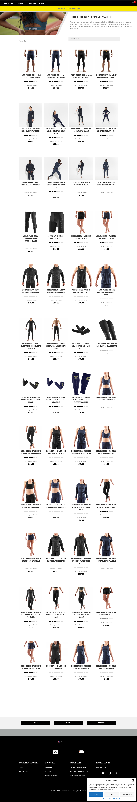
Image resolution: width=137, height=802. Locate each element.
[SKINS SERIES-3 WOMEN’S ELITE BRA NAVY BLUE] (106, 437)
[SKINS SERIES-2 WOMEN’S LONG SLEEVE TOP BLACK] (30, 115)
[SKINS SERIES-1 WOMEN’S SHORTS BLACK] (81, 222)
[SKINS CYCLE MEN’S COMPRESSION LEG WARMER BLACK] (30, 222)
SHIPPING (48, 771)
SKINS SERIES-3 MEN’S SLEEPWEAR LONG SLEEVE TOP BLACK (31, 346)
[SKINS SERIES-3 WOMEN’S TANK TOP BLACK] (56, 652)
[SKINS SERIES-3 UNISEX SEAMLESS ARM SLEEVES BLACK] (30, 383)
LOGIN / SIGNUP (101, 767)
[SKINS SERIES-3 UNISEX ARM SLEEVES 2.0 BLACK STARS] (81, 330)
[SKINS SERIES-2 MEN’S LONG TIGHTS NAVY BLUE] (106, 168)
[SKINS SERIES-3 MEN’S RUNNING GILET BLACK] (30, 276)
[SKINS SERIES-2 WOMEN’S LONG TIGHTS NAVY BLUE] (106, 115)
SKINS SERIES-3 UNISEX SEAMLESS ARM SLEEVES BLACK (30, 399)
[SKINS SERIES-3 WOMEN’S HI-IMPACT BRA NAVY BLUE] (56, 491)
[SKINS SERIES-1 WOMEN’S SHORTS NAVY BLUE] (106, 222)
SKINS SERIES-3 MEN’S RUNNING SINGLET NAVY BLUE (106, 292)
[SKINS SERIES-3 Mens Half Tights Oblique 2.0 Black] (106, 61)
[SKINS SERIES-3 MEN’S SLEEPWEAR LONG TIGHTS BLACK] (56, 330)
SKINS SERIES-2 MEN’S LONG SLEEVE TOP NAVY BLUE (56, 184)
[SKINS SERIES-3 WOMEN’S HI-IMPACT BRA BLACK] (30, 491)
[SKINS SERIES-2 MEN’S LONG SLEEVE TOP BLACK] (30, 168)
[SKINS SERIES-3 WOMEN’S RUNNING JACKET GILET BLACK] (81, 545)
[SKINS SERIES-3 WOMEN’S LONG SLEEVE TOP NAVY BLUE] (81, 491)
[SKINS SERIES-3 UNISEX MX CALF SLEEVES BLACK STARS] (106, 330)
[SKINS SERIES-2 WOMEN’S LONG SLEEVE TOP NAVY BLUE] (56, 115)
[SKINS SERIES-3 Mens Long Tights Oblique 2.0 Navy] (56, 61)
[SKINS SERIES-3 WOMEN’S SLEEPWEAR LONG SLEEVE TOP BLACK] (30, 598)
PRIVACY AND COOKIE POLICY (111, 798)
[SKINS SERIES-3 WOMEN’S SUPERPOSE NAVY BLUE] (30, 652)
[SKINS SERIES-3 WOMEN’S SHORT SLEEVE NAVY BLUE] (106, 545)
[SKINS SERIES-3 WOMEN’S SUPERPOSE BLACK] (106, 598)
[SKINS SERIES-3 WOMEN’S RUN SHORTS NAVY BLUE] (30, 545)
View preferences (127, 794)
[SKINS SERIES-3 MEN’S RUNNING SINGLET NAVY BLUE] (106, 276)
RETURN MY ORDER (51, 775)
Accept (96, 794)
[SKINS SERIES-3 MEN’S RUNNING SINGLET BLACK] (81, 276)
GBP (61, 741)
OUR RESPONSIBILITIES (77, 775)
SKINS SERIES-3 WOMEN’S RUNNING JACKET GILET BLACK (81, 560)
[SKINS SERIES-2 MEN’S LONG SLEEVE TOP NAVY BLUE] (56, 168)
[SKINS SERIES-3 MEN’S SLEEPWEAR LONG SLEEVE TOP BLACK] (30, 330)
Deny (111, 794)
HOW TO (20, 3)
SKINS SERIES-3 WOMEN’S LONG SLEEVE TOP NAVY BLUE (81, 507)
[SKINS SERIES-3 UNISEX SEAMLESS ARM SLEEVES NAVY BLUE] (56, 383)
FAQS (21, 767)
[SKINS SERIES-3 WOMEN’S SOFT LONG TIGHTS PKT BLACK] (81, 598)
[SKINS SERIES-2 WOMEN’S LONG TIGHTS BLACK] (81, 115)
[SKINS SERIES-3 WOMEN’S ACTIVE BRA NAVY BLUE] (106, 383)
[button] (133, 780)
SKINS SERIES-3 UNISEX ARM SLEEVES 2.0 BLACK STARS (81, 346)
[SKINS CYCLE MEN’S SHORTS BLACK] (56, 222)
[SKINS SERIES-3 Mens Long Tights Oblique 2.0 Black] (81, 61)
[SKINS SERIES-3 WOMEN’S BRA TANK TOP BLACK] (56, 437)
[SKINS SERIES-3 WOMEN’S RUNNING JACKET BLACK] (56, 545)
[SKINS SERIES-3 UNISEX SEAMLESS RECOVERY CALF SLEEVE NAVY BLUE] (81, 383)
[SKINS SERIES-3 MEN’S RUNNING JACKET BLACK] (56, 276)
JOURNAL (41, 3)
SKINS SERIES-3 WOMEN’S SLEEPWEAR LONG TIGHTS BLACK (56, 614)
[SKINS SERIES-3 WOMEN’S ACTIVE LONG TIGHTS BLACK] (30, 437)
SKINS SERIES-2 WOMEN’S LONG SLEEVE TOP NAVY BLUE (56, 131)
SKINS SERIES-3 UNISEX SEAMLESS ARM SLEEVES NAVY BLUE (56, 399)
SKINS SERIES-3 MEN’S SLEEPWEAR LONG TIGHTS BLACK (56, 346)
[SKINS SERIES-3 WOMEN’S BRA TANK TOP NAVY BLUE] (81, 437)
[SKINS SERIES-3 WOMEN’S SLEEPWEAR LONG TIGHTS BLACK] (56, 598)
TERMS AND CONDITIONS (78, 767)
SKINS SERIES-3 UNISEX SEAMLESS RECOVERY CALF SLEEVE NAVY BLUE (81, 399)
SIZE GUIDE (48, 767)
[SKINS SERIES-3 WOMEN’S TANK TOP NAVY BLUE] (81, 652)
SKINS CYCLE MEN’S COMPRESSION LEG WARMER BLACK (30, 238)
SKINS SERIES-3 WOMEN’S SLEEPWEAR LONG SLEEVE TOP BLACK (31, 614)
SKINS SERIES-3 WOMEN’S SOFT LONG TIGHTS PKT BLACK (81, 614)
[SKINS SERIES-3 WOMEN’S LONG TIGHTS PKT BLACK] (106, 491)
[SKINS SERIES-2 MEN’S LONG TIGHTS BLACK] (81, 168)
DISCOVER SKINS (31, 3)
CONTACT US (23, 771)
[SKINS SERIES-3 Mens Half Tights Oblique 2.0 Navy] (30, 61)
